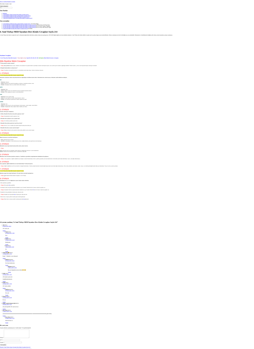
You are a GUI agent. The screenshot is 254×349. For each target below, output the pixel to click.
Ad (1, 339)
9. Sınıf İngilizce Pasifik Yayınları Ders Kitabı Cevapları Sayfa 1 (16, 17)
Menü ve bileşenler (4, 6)
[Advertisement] (127, 45)
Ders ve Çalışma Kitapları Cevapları (7, 1)
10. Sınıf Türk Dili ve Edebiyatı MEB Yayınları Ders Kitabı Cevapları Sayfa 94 (19, 25)
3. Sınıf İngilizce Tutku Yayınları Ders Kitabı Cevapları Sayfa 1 (16, 14)
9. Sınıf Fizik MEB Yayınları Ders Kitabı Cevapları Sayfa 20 (15, 28)
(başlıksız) (5, 13)
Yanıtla (4, 230)
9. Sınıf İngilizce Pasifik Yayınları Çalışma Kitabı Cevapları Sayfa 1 (17, 15)
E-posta (2, 342)
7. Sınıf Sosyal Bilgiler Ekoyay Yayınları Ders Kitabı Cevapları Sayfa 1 (17, 18)
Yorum (2, 337)
